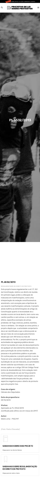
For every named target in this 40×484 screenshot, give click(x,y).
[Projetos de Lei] (19, 8)
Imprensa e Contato (29, 1)
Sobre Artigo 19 (15, 1)
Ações (22, 1)
